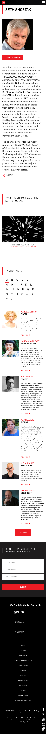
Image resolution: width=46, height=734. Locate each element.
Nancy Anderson (29, 313)
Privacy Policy (23, 680)
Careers (23, 675)
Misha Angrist (27, 464)
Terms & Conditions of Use (23, 661)
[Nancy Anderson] (10, 319)
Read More (24, 335)
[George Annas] (10, 498)
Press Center (23, 665)
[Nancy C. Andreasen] (10, 348)
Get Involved (23, 685)
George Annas (28, 492)
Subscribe (23, 670)
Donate (23, 690)
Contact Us (23, 656)
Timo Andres (27, 378)
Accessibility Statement (23, 700)
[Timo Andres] (10, 384)
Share (9, 175)
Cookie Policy (23, 695)
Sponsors (23, 651)
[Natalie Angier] (10, 427)
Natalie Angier (28, 421)
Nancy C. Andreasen (30, 343)
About (23, 646)
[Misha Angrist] (10, 470)
